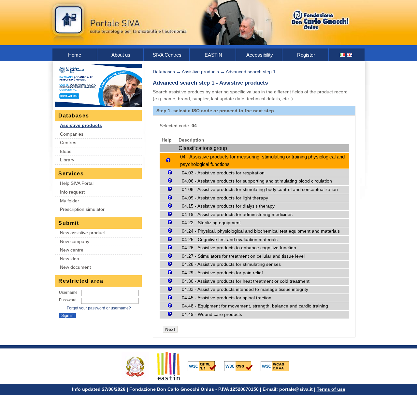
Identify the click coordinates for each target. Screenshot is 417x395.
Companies (71, 134)
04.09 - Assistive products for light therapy (225, 197)
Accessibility (259, 55)
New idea (69, 258)
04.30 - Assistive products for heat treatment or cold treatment (245, 281)
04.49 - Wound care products (212, 314)
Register (306, 55)
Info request (72, 192)
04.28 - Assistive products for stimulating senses (231, 264)
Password (68, 300)
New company (74, 241)
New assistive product (82, 232)
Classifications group (203, 148)
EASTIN (213, 55)
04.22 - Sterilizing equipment (211, 222)
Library (67, 159)
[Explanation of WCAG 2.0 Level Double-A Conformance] (278, 365)
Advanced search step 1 (251, 71)
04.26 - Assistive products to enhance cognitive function (239, 247)
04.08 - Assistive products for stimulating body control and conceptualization (260, 189)
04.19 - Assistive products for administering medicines (237, 214)
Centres (68, 142)
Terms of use (331, 389)
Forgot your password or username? (99, 308)
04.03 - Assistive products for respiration (223, 172)
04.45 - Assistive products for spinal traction (226, 297)
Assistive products (81, 125)
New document (75, 267)
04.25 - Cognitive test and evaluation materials (230, 239)
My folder (69, 200)
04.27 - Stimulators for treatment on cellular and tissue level (243, 256)
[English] (350, 54)
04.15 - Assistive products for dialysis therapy (228, 206)
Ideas (65, 151)
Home (74, 55)
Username (68, 292)
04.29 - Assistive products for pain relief (222, 272)
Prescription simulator (82, 209)
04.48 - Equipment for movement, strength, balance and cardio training (255, 305)
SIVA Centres (167, 55)
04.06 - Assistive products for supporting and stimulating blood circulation (257, 181)
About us (120, 55)
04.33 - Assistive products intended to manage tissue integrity (245, 289)
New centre (71, 249)
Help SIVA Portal (76, 183)
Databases (164, 71)
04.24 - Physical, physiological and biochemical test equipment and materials (261, 231)
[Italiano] (343, 54)
